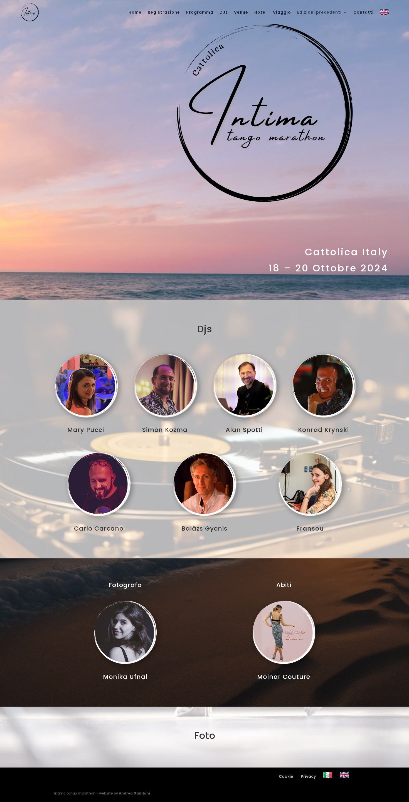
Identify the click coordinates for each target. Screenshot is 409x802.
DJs (224, 12)
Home (135, 12)
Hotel (260, 12)
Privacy (308, 776)
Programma (199, 12)
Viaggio (282, 12)
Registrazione (164, 12)
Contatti (363, 12)
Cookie (286, 776)
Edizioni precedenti (319, 12)
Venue (241, 12)
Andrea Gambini (134, 793)
